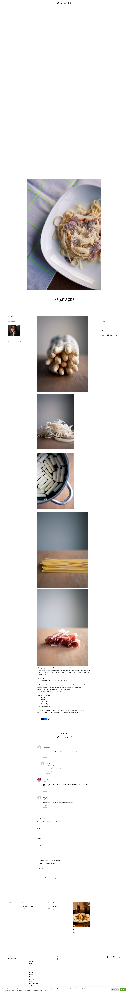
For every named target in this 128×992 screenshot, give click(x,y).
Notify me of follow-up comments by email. (50, 860)
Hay (62, 710)
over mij (1, 495)
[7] (81, 914)
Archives (10, 957)
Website (39, 846)
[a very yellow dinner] (30, 903)
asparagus (13, 341)
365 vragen (31, 956)
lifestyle (31, 974)
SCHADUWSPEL (64, 2)
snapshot (31, 981)
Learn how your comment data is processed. (70, 878)
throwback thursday (33, 983)
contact (1, 502)
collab (30, 963)
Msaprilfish (46, 780)
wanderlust (31, 985)
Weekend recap (53, 906)
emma (30, 967)
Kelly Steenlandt (12, 321)
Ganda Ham (54, 712)
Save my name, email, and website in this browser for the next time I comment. (58, 853)
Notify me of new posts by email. (47, 863)
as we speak (32, 959)
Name (39, 838)
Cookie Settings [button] (115, 989)
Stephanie (46, 747)
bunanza (31, 961)
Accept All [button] (123, 989)
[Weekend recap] (56, 903)
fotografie (31, 972)
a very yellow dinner (28, 906)
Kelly (48, 763)
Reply (45, 757)
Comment (40, 828)
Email (66, 838)
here (78, 712)
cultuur (30, 965)
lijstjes (30, 976)
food (17, 341)
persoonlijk (31, 979)
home (1, 489)
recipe (20, 341)
